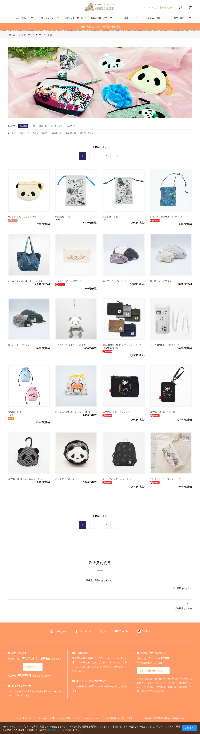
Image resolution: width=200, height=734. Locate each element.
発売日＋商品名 (86, 133)
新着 (126, 18)
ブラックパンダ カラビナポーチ (118, 478)
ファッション (47, 18)
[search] (189, 602)
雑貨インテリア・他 (74, 18)
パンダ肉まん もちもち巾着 (22, 216)
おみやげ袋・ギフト (100, 18)
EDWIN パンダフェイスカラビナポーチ (27, 478)
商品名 (35, 133)
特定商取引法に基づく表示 (119, 718)
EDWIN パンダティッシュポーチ (118, 411)
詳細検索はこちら (183, 608)
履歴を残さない (184, 588)
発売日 (45, 133)
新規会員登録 (166, 7)
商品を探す (179, 18)
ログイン (148, 7)
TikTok (146, 631)
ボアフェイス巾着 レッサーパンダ (72, 411)
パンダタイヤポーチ (65, 478)
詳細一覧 (43, 126)
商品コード (24, 133)
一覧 (33, 126)
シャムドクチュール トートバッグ (25, 280)
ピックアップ (56, 126)
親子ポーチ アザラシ (161, 280)
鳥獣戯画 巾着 (62, 216)
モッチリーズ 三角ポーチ (68, 280)
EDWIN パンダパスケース (162, 411)
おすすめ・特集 (153, 18)
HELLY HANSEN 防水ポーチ (164, 345)
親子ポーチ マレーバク (114, 280)
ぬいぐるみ (21, 18)
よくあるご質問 (46, 718)
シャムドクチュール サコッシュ (166, 216)
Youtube (124, 631)
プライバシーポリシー (88, 718)
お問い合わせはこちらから (153, 670)
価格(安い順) (56, 133)
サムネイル (71, 126)
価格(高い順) (71, 133)
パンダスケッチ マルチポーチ (165, 478)
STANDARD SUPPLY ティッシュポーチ (121, 345)
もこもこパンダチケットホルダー (71, 345)
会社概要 (65, 718)
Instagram (61, 631)
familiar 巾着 (15, 411)
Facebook (85, 631)
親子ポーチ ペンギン (19, 345)
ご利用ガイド (24, 718)
